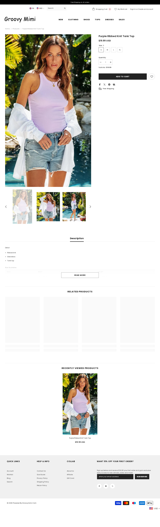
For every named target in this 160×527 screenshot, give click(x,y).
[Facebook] (100, 84)
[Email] (114, 84)
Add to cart (123, 76)
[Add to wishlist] (152, 76)
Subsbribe (142, 476)
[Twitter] (104, 84)
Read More (80, 275)
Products (16, 29)
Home (7, 29)
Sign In (133, 9)
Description (77, 238)
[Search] (57, 8)
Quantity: (102, 57)
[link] (22, 346)
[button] (6, 207)
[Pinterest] (109, 84)
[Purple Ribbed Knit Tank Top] (80, 404)
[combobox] (55, 8)
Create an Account (145, 9)
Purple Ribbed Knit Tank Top (80, 438)
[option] (48, 110)
